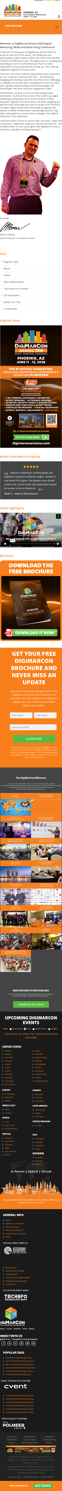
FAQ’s (8, 1237)
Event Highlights (12, 508)
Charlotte (9, 1057)
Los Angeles (10, 1084)
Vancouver (39, 1101)
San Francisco (41, 1074)
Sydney (38, 1164)
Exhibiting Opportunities (17, 1281)
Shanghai (39, 1142)
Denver (8, 1067)
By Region (54, 1029)
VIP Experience (12, 295)
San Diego (39, 1071)
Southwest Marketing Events (19, 1357)
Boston (8, 1054)
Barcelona (9, 1097)
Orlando (38, 1061)
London (38, 1125)
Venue (7, 275)
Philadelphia (40, 1064)
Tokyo (37, 1149)
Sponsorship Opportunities (18, 1277)
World (7, 1154)
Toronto (38, 1097)
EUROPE (6, 1090)
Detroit (8, 1071)
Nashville (39, 1054)
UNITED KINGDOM (41, 1122)
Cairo (7, 1122)
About (7, 268)
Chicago (8, 1061)
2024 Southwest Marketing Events (21, 1361)
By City (28, 1029)
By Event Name (17, 1029)
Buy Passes (11, 1267)
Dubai (7, 1109)
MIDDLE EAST (8, 1106)
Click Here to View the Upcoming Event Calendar (31, 1035)
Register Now (11, 261)
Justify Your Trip (12, 301)
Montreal (39, 1094)
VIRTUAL (6, 1134)
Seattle (38, 1077)
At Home (8, 1144)
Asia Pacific (9, 1141)
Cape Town (10, 1125)
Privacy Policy (15, 1477)
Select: (5, 1029)
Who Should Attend (13, 281)
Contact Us (10, 1284)
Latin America (11, 1151)
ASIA (35, 1135)
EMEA (7, 1148)
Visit (3, 254)
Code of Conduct (31, 1477)
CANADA (37, 1090)
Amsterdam (10, 1094)
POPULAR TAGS (13, 1352)
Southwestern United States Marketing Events (30, 1439)
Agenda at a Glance (15, 1223)
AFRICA (5, 1118)
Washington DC (41, 1081)
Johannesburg (11, 1128)
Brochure (7, 556)
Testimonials (10, 308)
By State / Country (41, 1029)
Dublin (8, 1101)
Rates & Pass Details (15, 1270)
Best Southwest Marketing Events (21, 1364)
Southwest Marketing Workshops (21, 1412)
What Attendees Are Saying (20, 456)
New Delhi (39, 1139)
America (8, 1138)
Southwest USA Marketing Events (49, 1439)
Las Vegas (9, 1081)
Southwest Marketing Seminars (20, 1405)
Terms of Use (47, 1477)
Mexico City (40, 1110)
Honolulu (9, 1074)
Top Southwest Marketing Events (21, 1367)
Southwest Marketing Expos (18, 1374)
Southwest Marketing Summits (19, 1409)
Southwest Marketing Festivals (20, 1395)
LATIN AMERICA (40, 1106)
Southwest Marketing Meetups (20, 1402)
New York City (41, 1057)
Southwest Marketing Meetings (20, 1398)
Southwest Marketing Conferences (21, 1371)
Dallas (7, 1064)
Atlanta (8, 1051)
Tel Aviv (8, 1113)
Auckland (39, 1157)
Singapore (39, 1145)
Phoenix (38, 1067)
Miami (37, 1051)
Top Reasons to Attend (16, 288)
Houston (8, 1077)
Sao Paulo (39, 1116)
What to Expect (12, 1227)
